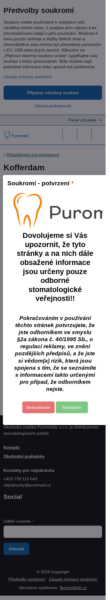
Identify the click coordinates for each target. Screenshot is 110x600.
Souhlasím (72, 407)
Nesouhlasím (38, 407)
